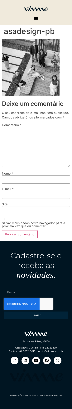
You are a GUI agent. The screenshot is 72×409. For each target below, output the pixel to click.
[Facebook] (47, 360)
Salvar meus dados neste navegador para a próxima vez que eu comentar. (33, 224)
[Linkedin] (25, 360)
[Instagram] (14, 360)
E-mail (8, 188)
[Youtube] (36, 360)
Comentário (12, 124)
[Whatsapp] (57, 360)
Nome (7, 173)
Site (4, 204)
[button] (36, 18)
